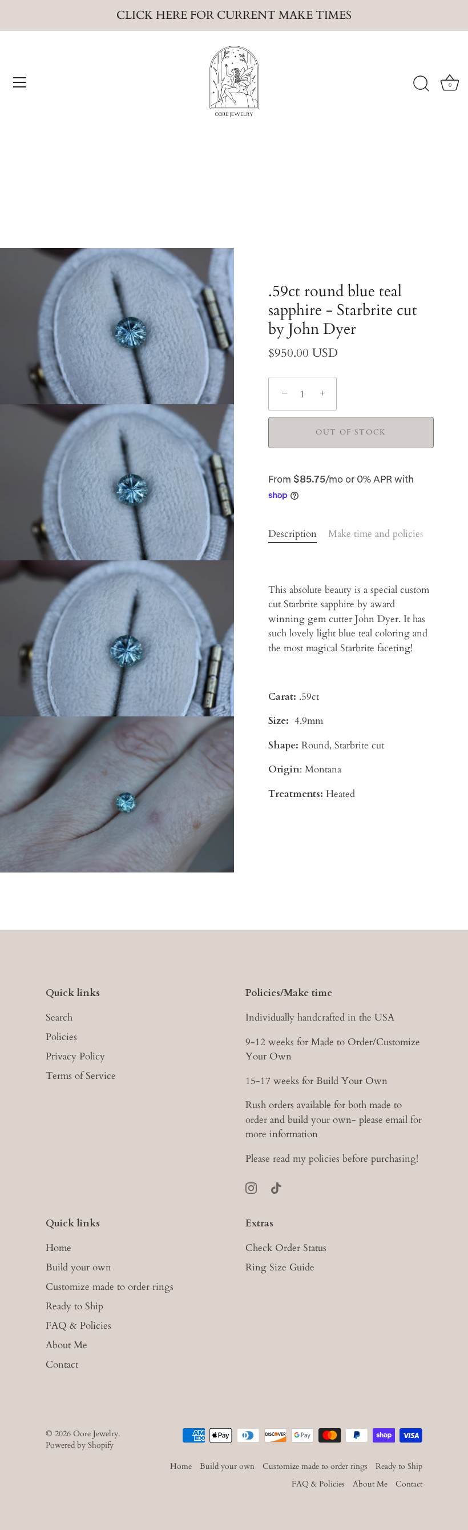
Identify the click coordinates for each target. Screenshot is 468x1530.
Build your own (78, 1267)
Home (58, 1247)
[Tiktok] (276, 1186)
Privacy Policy (75, 1056)
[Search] (421, 84)
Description (292, 533)
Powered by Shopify (80, 1445)
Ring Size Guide (279, 1267)
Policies (61, 1036)
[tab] (298, 534)
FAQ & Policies (78, 1325)
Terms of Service (81, 1075)
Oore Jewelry (95, 1433)
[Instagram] (251, 1186)
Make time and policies (375, 533)
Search (59, 1017)
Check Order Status (285, 1247)
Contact (62, 1364)
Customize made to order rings (110, 1286)
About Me (66, 1345)
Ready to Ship (74, 1306)
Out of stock (351, 432)
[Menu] (20, 82)
